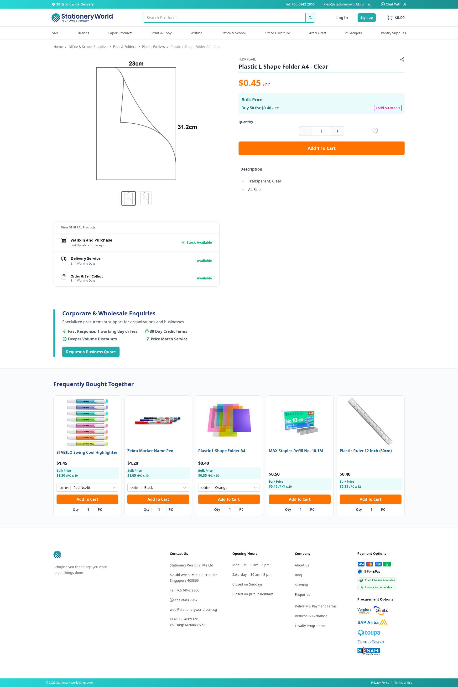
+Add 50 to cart (388, 108)
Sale (55, 33)
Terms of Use (403, 683)
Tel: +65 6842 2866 (300, 4)
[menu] (395, 17)
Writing (197, 33)
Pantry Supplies (393, 33)
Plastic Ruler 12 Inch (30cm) (366, 450)
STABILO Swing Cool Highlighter (87, 452)
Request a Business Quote (91, 351)
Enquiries (302, 594)
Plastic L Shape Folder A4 (221, 450)
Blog (298, 575)
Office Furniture (277, 33)
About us (302, 565)
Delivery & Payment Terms (316, 606)
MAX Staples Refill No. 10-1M (296, 450)
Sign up (366, 17)
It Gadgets (353, 33)
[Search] (310, 18)
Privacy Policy (380, 683)
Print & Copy (162, 33)
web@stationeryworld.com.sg (347, 4)
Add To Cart (87, 499)
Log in (342, 17)
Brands (83, 33)
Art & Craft (317, 33)
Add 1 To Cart (322, 148)
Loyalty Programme (310, 625)
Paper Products (120, 33)
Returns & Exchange (311, 616)
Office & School (234, 33)
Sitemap (301, 584)
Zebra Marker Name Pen (150, 450)
